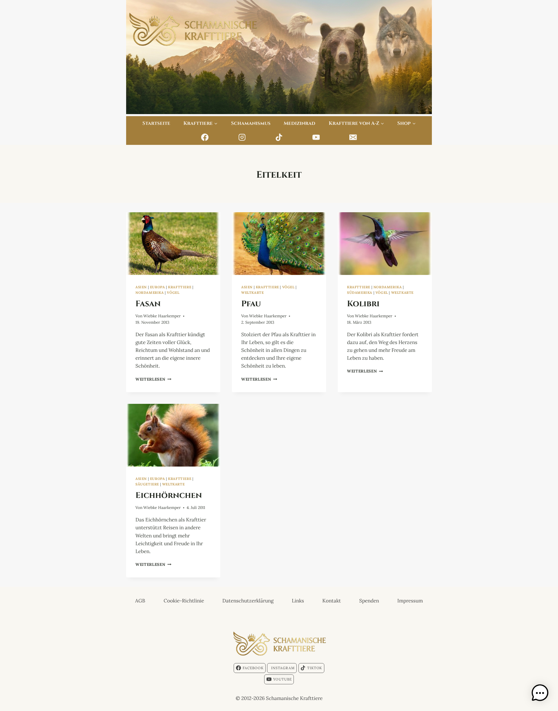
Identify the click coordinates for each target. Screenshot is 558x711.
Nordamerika (149, 292)
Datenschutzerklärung (247, 600)
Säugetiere (147, 484)
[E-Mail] (353, 137)
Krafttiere (179, 287)
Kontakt (331, 600)
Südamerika (359, 292)
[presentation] (173, 243)
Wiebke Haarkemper (162, 315)
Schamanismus (251, 123)
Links (298, 600)
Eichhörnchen (168, 495)
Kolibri (363, 303)
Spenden (369, 600)
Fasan (148, 303)
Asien (141, 287)
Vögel (173, 292)
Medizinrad (299, 123)
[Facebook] (205, 137)
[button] (540, 693)
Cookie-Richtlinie (184, 600)
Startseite (156, 123)
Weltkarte (252, 292)
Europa (157, 287)
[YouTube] (316, 137)
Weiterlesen (153, 379)
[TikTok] (279, 137)
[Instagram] (242, 137)
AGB (140, 600)
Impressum (410, 600)
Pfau (251, 303)
